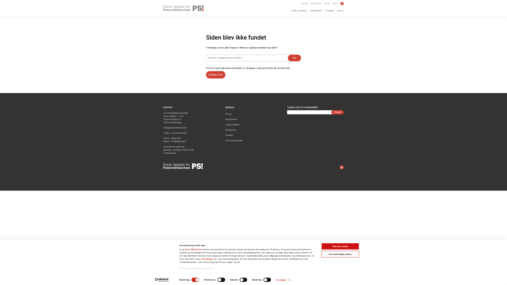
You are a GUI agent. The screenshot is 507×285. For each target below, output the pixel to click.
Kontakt (327, 3)
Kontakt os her (216, 74)
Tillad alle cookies (340, 246)
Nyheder (305, 3)
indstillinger (207, 259)
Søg (294, 58)
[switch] (221, 280)
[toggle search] (342, 3)
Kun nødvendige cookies (340, 254)
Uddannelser (316, 10)
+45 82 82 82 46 (178, 133)
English (335, 3)
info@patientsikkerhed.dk (175, 128)
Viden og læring (299, 10)
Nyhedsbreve (231, 119)
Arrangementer (316, 3)
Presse (228, 114)
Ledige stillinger (232, 124)
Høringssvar (230, 130)
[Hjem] (183, 8)
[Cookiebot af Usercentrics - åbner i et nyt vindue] (161, 280)
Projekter (329, 10)
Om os (340, 10)
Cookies (229, 135)
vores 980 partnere (194, 249)
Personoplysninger (233, 140)
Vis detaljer (281, 280)
